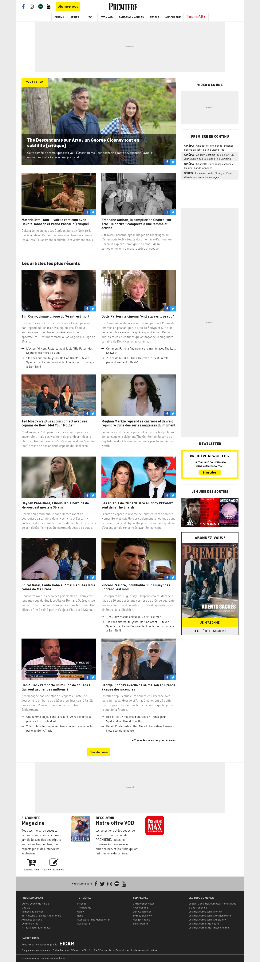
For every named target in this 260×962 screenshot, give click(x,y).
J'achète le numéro (210, 631)
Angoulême (173, 17)
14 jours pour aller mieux (36, 927)
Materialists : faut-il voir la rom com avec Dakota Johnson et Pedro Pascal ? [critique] (55, 222)
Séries (74, 17)
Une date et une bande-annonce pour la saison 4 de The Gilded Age (208, 147)
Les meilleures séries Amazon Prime (210, 915)
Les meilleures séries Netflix (205, 911)
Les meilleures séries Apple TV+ (207, 919)
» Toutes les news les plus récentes (154, 740)
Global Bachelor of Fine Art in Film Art (72, 950)
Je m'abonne (210, 622)
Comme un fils (30, 923)
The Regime (84, 907)
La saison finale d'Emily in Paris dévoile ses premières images (208, 175)
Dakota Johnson (142, 911)
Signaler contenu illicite (53, 957)
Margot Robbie (141, 919)
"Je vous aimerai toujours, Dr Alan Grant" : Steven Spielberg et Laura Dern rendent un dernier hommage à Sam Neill (60, 362)
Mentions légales (30, 957)
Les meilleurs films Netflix (204, 923)
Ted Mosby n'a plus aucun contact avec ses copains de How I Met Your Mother (54, 423)
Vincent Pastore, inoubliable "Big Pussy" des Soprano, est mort (135, 587)
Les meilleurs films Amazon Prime (209, 927)
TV (90, 17)
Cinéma (59, 17)
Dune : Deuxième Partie (35, 903)
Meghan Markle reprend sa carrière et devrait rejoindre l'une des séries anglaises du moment (138, 423)
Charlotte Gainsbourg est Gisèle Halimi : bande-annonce (209, 165)
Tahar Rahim (140, 923)
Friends (81, 903)
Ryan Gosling (140, 907)
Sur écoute (83, 923)
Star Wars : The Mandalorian (93, 919)
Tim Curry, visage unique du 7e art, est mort (55, 316)
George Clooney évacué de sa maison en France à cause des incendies (138, 687)
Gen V (80, 911)
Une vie (26, 907)
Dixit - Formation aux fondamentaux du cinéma (133, 950)
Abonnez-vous (68, 6)
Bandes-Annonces (131, 17)
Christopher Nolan (144, 903)
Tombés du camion (33, 911)
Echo (80, 915)
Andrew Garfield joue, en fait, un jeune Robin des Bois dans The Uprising (209, 156)
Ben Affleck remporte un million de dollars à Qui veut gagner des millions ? (56, 687)
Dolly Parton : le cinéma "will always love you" (137, 316)
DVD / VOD (106, 17)
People (154, 17)
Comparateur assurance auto (36, 950)
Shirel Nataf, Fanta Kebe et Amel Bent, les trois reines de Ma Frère (58, 587)
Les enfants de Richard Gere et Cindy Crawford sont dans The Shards (137, 505)
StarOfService (100, 950)
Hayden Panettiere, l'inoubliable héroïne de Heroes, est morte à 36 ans (55, 505)
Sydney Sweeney (142, 915)
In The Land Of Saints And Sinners (41, 915)
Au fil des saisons (32, 919)
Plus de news (98, 752)
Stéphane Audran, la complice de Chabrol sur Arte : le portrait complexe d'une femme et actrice (136, 224)
